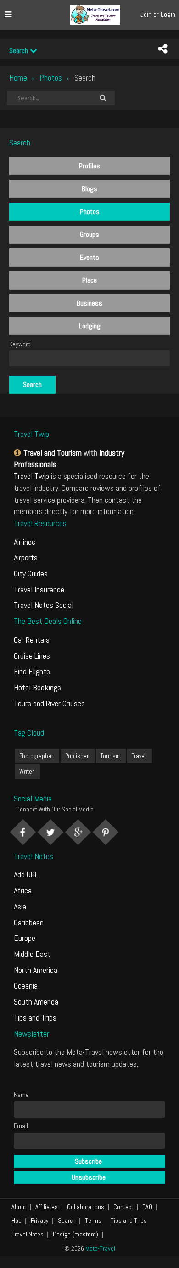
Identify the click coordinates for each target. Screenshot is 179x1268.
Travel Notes (27, 1234)
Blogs (89, 188)
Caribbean (29, 922)
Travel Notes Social (43, 605)
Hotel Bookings (37, 687)
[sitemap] (18, 452)
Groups (89, 234)
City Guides (31, 573)
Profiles (89, 166)
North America (35, 970)
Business (89, 303)
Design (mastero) (75, 1234)
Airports (26, 557)
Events (89, 257)
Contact (123, 1207)
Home (18, 77)
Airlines (24, 542)
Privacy (40, 1220)
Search (19, 50)
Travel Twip (31, 476)
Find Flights (32, 671)
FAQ (147, 1207)
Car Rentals (32, 639)
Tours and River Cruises (49, 703)
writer (26, 771)
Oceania (26, 985)
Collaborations (85, 1207)
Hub (16, 1220)
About (18, 1207)
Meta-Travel (100, 1248)
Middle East (32, 954)
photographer (36, 756)
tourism (110, 756)
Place (89, 280)
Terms (93, 1220)
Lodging (90, 326)
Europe (24, 938)
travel (139, 756)
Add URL (26, 874)
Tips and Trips (35, 1017)
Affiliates (46, 1207)
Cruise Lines (32, 655)
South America (36, 1001)
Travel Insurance (39, 589)
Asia (20, 906)
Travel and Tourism (52, 452)
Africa (23, 890)
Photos (50, 77)
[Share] (162, 49)
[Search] (102, 98)
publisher (77, 756)
